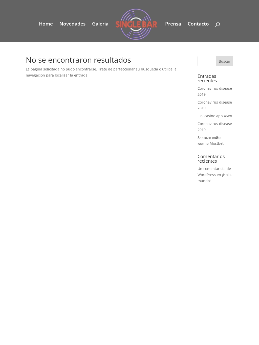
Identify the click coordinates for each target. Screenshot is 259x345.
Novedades (72, 24)
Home (46, 24)
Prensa (173, 24)
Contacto (198, 24)
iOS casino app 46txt (215, 115)
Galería (100, 24)
